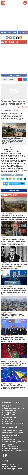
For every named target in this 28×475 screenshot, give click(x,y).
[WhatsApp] (18, 179)
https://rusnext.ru (10, 446)
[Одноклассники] (10, 179)
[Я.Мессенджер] (3, 179)
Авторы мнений (9, 427)
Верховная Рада (19, 174)
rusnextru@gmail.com (12, 469)
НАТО (12, 174)
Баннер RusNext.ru (11, 464)
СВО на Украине (8, 32)
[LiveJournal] (25, 179)
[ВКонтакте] (7, 179)
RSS (5, 461)
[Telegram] (14, 179)
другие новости (14, 75)
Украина (7, 174)
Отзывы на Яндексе (11, 467)
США (3, 174)
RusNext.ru (7, 402)
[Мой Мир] (21, 179)
